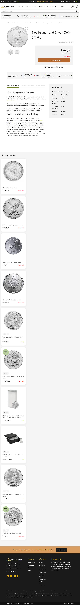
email (52, 1)
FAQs (29, 570)
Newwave (71, 603)
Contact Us (31, 565)
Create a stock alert (13, 179)
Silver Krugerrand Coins (33, 22)
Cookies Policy (55, 570)
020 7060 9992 (41, 1)
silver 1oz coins (11, 100)
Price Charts (42, 572)
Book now (60, 550)
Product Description (13, 85)
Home (9, 22)
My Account (31, 562)
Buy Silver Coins (19, 22)
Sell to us (38, 6)
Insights (41, 562)
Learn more (8, 17)
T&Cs (66, 568)
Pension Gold (42, 569)
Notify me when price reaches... (55, 67)
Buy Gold (19, 6)
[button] (26, 28)
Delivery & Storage (51, 6)
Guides (61, 6)
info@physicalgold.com (13, 568)
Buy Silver (28, 6)
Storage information (42, 85)
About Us (30, 568)
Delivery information (27, 85)
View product (13, 329)
